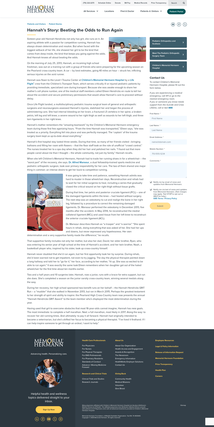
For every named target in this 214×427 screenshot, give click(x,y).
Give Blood (120, 388)
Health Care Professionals (94, 340)
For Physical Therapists (92, 352)
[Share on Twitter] (185, 24)
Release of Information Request (169, 352)
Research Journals (90, 382)
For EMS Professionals (91, 355)
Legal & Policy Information (166, 346)
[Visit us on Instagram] (61, 419)
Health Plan (160, 370)
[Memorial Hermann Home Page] (39, 9)
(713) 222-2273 (88, 3)
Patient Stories (55, 24)
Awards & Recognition (124, 352)
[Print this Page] (173, 24)
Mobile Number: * (157, 149)
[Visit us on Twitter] (55, 419)
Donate (118, 3)
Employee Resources (164, 340)
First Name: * (155, 114)
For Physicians (88, 346)
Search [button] (174, 3)
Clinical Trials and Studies (93, 379)
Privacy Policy (171, 198)
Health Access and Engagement (129, 349)
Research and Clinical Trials (94, 373)
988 (170, 107)
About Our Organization (125, 346)
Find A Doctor (127, 11)
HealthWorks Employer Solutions (129, 362)
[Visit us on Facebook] (43, 419)
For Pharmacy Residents (92, 358)
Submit (160, 206)
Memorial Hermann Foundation (169, 358)
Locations (109, 11)
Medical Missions (122, 382)
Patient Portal (176, 11)
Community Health (123, 379)
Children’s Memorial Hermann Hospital (103, 80)
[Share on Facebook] (179, 24)
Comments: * (155, 161)
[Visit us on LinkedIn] (37, 419)
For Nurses (86, 349)
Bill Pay (127, 3)
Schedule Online (104, 3)
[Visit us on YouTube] (49, 419)
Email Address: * (157, 137)
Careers (158, 376)
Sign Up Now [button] (49, 409)
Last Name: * (155, 125)
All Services (89, 11)
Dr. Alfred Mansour (79, 162)
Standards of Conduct (91, 362)
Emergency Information (125, 358)
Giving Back (120, 373)
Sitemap (183, 405)
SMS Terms (158, 198)
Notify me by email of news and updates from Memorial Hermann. (167, 183)
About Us (119, 340)
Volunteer (119, 385)
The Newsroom (121, 355)
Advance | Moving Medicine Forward (94, 366)
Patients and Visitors (36, 24)
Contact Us (120, 365)
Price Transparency (158, 3)
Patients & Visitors (149, 11)
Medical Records (140, 3)
